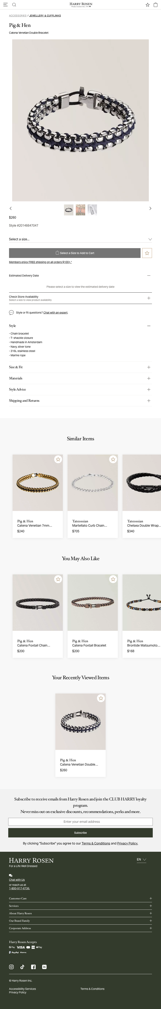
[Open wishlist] (148, 4)
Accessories (18, 15)
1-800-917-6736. (19, 888)
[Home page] (80, 4)
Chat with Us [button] (17, 880)
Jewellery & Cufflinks (45, 15)
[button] (5, 5)
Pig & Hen (19, 25)
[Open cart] (155, 4)
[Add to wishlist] (58, 459)
